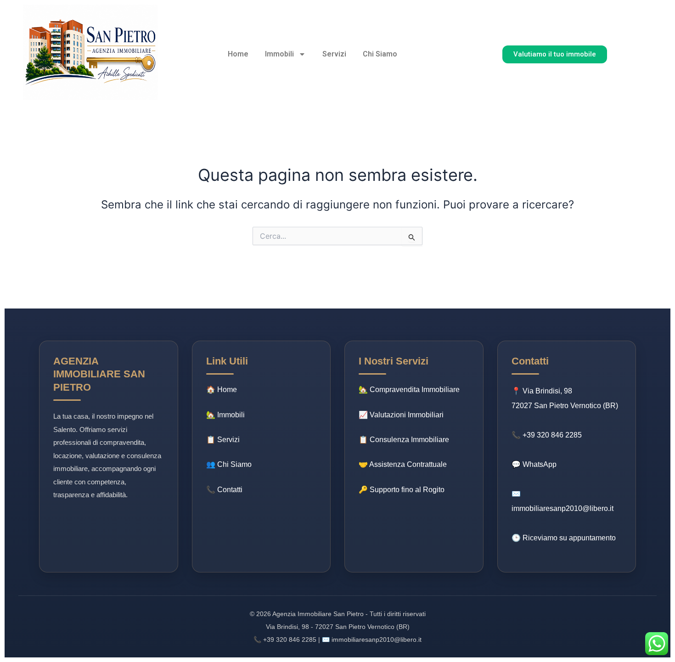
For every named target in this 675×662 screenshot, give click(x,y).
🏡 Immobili (225, 415)
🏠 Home (221, 389)
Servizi (334, 54)
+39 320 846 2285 (552, 435)
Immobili (279, 54)
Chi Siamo (380, 54)
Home (238, 54)
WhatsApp (540, 464)
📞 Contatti (224, 490)
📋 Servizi (223, 439)
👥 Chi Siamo (229, 464)
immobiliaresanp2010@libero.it (562, 508)
